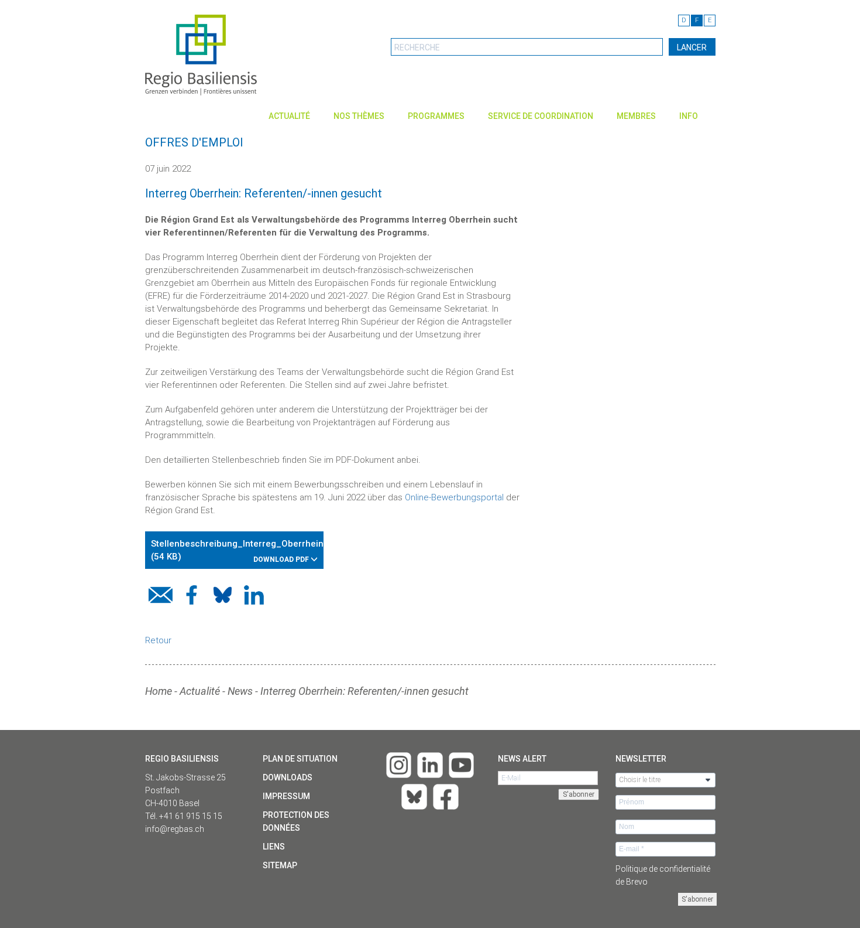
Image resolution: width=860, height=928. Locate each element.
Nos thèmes (358, 116)
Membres (636, 116)
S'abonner (697, 899)
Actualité (289, 116)
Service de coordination (540, 116)
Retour (158, 640)
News (240, 691)
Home (158, 691)
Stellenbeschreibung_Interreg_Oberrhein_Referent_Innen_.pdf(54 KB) (237, 551)
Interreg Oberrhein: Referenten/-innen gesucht (364, 691)
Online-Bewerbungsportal (454, 497)
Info (688, 116)
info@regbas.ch (174, 829)
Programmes (436, 116)
